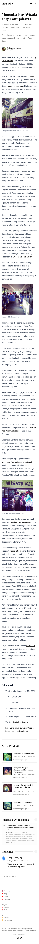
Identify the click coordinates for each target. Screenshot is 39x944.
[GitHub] (21, 938)
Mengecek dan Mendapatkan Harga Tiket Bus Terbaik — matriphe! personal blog (20, 827)
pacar (31, 76)
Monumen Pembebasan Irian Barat (17, 462)
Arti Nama (5, 907)
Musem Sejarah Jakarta (23, 257)
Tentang (6, 891)
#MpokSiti (30, 646)
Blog (4, 894)
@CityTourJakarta (20, 722)
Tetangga (6, 899)
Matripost (5, 910)
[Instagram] (18, 938)
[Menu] (35, 3)
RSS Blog (5, 917)
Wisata (5, 30)
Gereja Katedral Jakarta (20, 522)
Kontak (5, 896)
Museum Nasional (15, 86)
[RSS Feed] (31, 3)
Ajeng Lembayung (14, 858)
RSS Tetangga (7, 920)
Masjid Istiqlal (15, 551)
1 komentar (27, 27)
